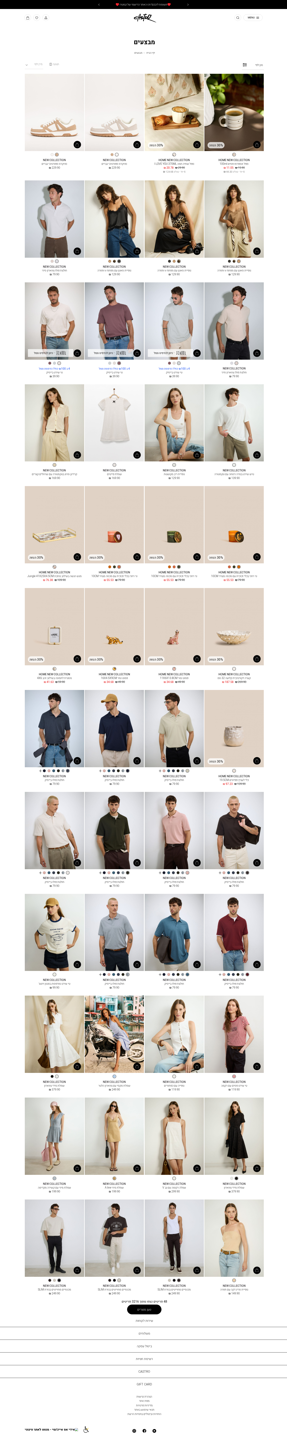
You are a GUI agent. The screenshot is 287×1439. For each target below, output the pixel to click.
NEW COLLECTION (114, 160)
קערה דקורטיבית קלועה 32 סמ (234, 678)
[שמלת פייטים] (114, 423)
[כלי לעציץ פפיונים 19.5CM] (234, 729)
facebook (144, 1431)
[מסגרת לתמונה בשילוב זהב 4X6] (54, 627)
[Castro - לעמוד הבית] (143, 17)
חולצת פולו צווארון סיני (54, 270)
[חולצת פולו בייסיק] (174, 729)
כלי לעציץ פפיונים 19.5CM (234, 780)
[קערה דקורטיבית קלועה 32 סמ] (234, 627)
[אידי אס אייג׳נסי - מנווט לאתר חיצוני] (54, 1429)
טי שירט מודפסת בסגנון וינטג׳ (54, 983)
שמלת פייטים (114, 474)
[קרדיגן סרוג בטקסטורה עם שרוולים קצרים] (54, 423)
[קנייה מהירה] (257, 144)
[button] (46, 17)
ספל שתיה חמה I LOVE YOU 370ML (174, 164)
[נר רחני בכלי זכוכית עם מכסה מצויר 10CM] (234, 525)
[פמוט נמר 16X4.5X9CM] (114, 627)
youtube (154, 1431)
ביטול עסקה (144, 1346)
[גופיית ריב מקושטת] (174, 423)
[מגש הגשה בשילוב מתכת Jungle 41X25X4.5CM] (54, 525)
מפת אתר (144, 1401)
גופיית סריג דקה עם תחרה (234, 1289)
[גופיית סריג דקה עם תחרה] (234, 1238)
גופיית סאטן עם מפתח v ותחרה (234, 270)
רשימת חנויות (144, 1359)
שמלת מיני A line (114, 1187)
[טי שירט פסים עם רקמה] (234, 1034)
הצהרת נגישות (144, 1396)
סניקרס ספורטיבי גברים (114, 164)
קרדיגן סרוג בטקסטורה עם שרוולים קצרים (54, 474)
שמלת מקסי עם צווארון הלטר (114, 1085)
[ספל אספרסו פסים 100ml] (234, 112)
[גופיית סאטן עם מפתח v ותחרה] (234, 219)
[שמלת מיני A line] (114, 1136)
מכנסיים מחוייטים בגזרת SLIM (174, 1289)
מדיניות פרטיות (144, 1405)
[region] (54, 64)
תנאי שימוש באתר (144, 1409)
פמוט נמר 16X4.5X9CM (114, 678)
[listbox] (234, 154)
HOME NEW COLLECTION (234, 160)
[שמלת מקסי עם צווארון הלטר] (114, 1034)
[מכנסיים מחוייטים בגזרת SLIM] (174, 1238)
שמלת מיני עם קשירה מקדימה (54, 1187)
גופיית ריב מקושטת (174, 474)
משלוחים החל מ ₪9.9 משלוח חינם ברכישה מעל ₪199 (143, 4)
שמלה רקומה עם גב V (174, 1187)
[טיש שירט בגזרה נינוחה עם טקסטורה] (234, 423)
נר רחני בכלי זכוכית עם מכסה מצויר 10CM (234, 576)
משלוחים (144, 1333)
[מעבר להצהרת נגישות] (88, 1429)
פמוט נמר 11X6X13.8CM (174, 678)
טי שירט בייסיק (174, 372)
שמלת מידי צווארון (54, 1085)
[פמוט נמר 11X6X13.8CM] (174, 627)
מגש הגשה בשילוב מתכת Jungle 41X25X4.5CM (54, 576)
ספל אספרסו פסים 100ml (234, 164)
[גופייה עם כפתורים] (174, 1034)
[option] (234, 154)
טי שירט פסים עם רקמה (234, 1085)
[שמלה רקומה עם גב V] (174, 1136)
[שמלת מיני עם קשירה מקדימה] (54, 1136)
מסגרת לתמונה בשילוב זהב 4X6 (54, 678)
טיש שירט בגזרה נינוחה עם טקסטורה (234, 474)
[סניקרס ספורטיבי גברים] (114, 112)
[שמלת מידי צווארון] (54, 1034)
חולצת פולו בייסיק (174, 780)
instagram (134, 1431)
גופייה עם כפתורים (174, 1085)
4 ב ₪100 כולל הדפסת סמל (174, 368)
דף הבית (150, 52)
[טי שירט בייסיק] (174, 321)
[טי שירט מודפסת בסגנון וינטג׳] (54, 933)
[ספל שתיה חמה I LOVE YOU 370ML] (174, 112)
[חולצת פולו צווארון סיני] (54, 219)
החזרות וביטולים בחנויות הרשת (144, 1414)
